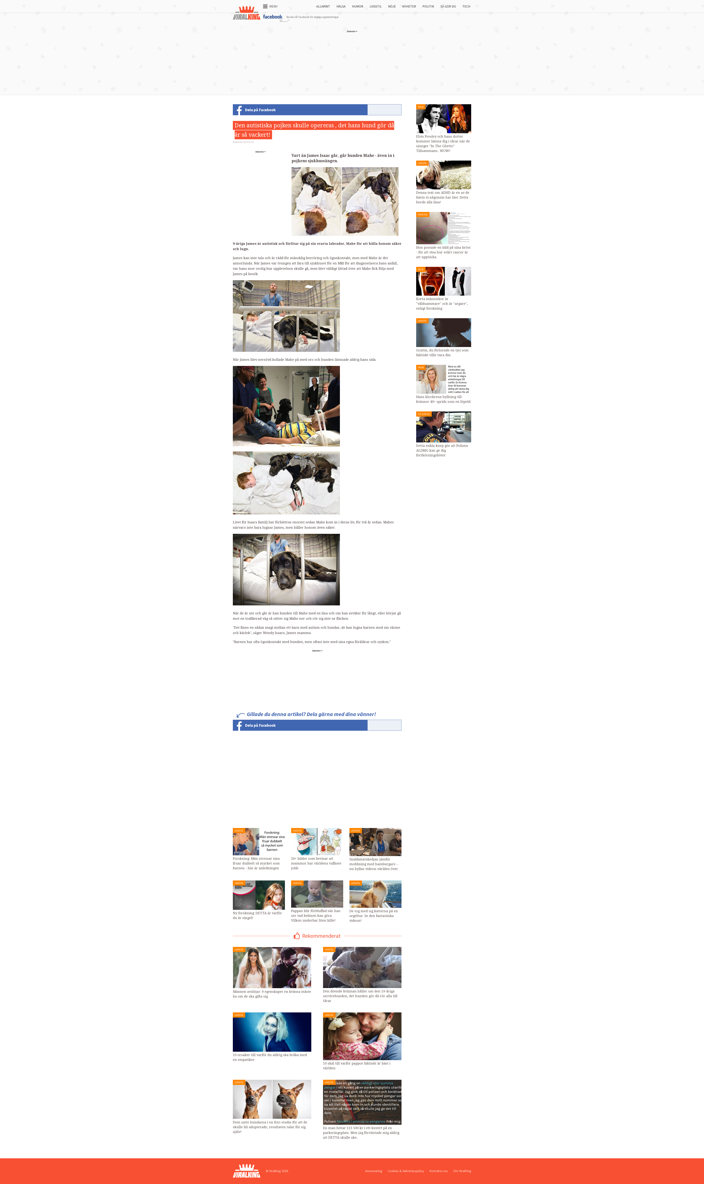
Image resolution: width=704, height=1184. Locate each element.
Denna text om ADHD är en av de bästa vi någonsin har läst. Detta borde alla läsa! (442, 197)
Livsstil (376, 6)
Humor (357, 6)
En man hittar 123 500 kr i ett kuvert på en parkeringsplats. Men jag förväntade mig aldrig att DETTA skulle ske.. (361, 1132)
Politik (428, 6)
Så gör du (448, 6)
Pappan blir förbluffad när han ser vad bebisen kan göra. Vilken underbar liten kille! (315, 915)
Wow (421, 367)
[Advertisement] (352, 60)
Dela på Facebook (260, 109)
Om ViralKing (462, 1171)
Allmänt (323, 6)
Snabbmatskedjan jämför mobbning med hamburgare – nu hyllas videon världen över (373, 864)
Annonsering (373, 1171)
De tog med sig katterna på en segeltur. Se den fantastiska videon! (373, 915)
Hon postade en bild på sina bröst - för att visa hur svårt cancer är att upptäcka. (443, 252)
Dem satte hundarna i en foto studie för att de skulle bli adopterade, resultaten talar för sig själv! (270, 1127)
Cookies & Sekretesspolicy (406, 1171)
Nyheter (409, 6)
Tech (466, 6)
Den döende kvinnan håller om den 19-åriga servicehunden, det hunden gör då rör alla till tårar (360, 996)
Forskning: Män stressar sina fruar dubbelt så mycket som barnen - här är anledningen (256, 863)
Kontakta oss (438, 1171)
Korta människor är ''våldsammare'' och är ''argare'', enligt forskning (442, 303)
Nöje (392, 6)
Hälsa (341, 6)
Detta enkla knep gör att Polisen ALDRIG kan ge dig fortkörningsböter (442, 450)
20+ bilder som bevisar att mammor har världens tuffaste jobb (316, 863)
